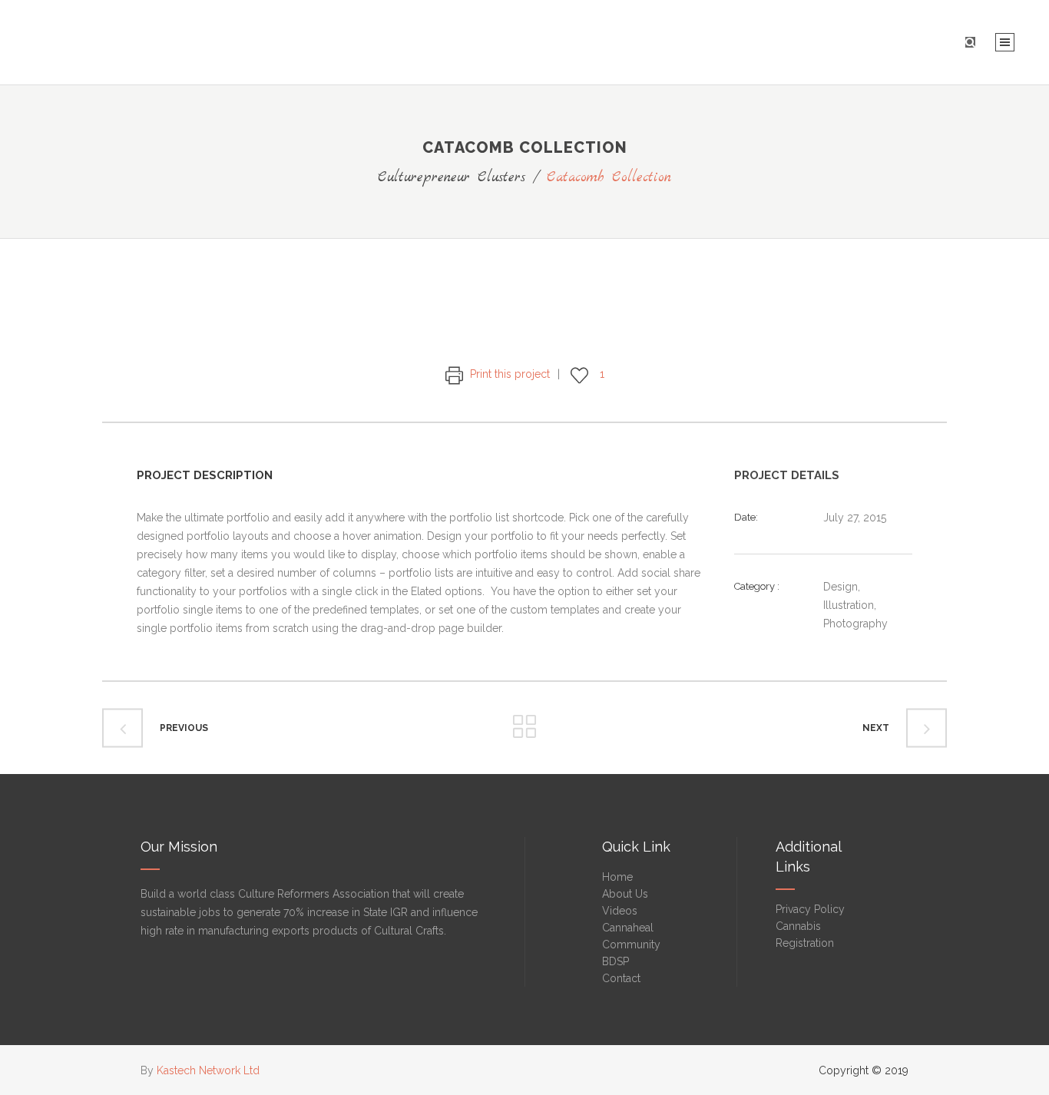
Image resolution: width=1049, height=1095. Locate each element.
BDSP (615, 961)
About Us (625, 894)
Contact (621, 978)
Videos (619, 911)
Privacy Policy (810, 909)
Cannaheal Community (631, 936)
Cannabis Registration (805, 934)
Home (617, 877)
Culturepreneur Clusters (451, 177)
